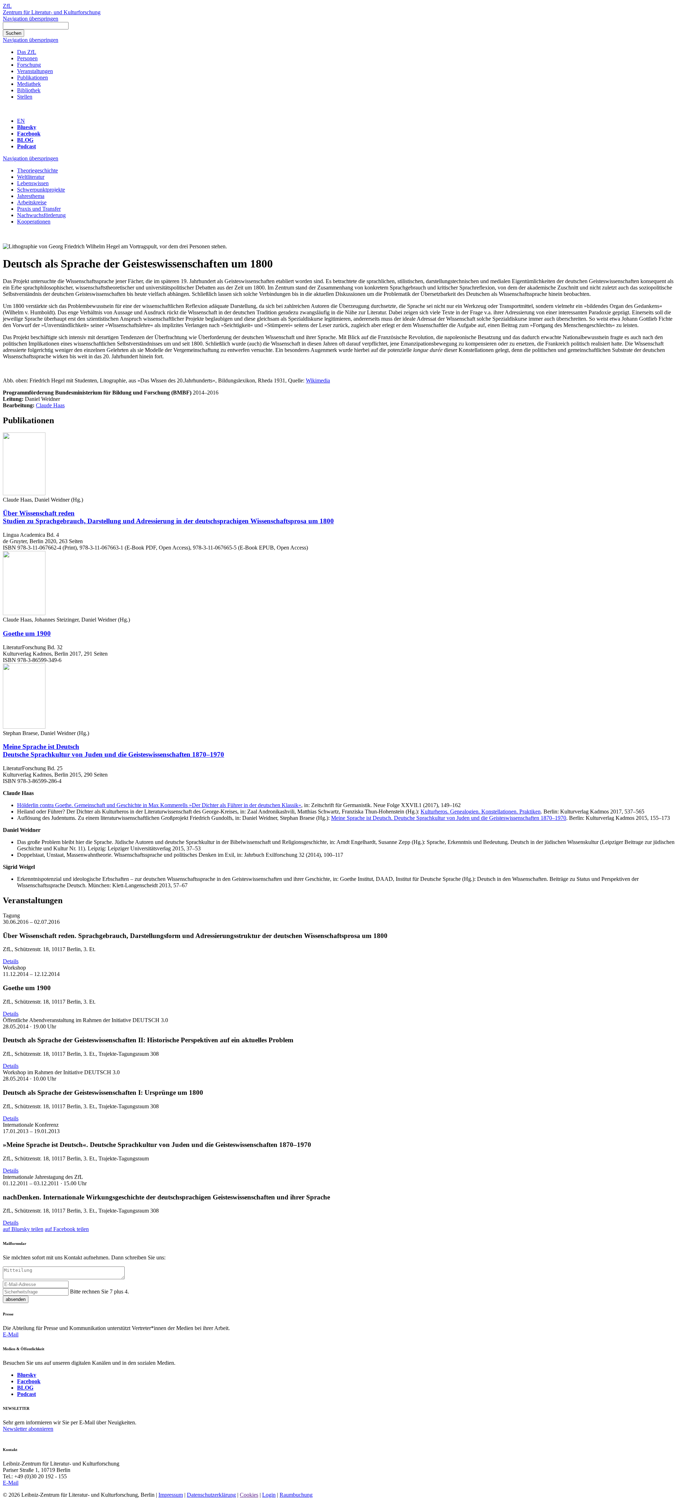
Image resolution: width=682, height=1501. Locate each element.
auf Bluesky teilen (23, 1229)
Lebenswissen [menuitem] (33, 183)
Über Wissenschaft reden (168, 517)
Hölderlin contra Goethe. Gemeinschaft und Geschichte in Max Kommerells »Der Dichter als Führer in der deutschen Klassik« (159, 805)
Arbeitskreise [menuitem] (32, 202)
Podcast (26, 146)
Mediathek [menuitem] (29, 84)
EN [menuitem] (21, 121)
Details (10, 961)
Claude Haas (50, 405)
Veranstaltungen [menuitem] (35, 71)
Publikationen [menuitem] (32, 78)
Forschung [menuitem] (29, 65)
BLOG (25, 140)
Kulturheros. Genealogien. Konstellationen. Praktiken (481, 812)
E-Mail (10, 1334)
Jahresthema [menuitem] (30, 196)
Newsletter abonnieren (28, 1429)
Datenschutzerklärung (211, 1495)
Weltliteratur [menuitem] (30, 177)
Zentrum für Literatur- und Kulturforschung (52, 12)
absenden (16, 1299)
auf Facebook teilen (67, 1229)
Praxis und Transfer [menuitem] (39, 209)
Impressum (170, 1495)
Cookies (249, 1495)
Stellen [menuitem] (24, 97)
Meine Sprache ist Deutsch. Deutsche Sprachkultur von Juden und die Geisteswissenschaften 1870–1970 (448, 818)
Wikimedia (318, 380)
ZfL (7, 6)
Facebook (28, 134)
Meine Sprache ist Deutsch (113, 750)
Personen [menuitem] (27, 58)
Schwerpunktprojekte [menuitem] (41, 190)
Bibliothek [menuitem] (28, 90)
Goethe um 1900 (27, 633)
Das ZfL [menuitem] (26, 52)
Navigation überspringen (30, 19)
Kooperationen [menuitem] (33, 222)
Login (269, 1495)
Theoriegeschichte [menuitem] (37, 170)
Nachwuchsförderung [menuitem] (41, 215)
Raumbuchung (296, 1495)
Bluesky (26, 127)
